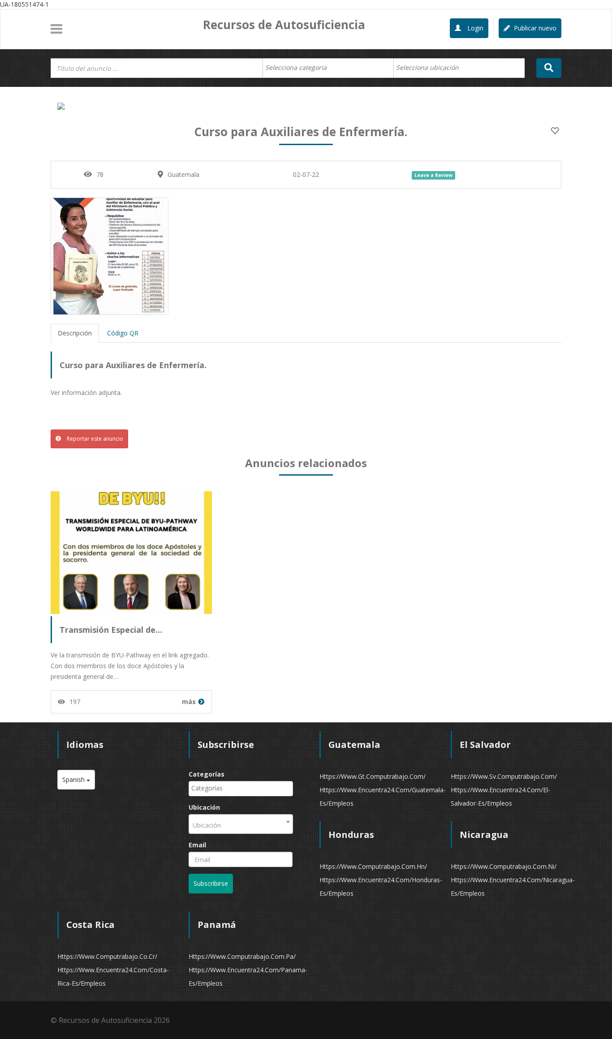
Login (474, 28)
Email (197, 845)
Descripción (75, 333)
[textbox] (300, 67)
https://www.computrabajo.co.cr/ (107, 956)
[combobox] (328, 68)
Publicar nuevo (534, 28)
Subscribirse (211, 883)
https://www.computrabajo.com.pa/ (242, 956)
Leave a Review (433, 175)
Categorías (206, 774)
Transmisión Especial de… (111, 629)
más (189, 701)
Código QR (122, 333)
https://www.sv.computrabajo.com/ (504, 776)
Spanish (74, 779)
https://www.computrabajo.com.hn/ (373, 866)
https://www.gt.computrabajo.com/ (372, 776)
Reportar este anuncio (94, 438)
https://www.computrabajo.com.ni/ (503, 866)
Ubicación (204, 807)
